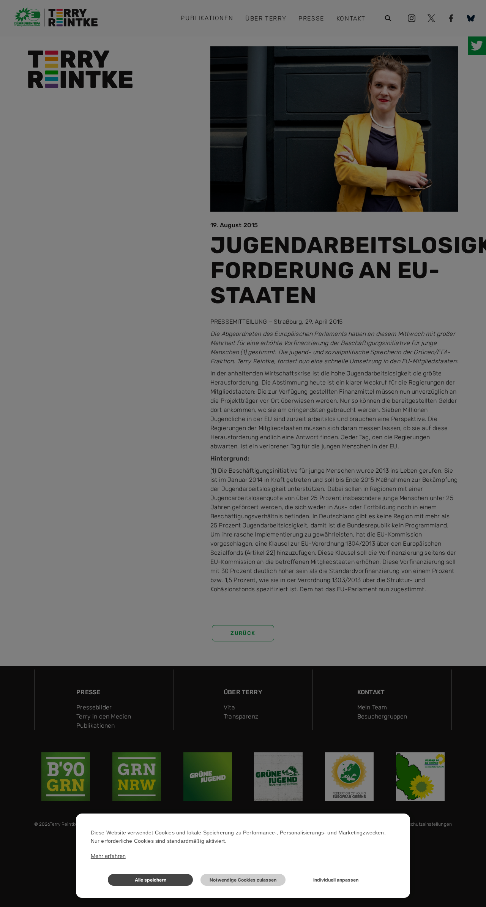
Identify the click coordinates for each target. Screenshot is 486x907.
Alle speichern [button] (150, 880)
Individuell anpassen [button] (335, 880)
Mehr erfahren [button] (108, 856)
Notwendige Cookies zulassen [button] (243, 880)
